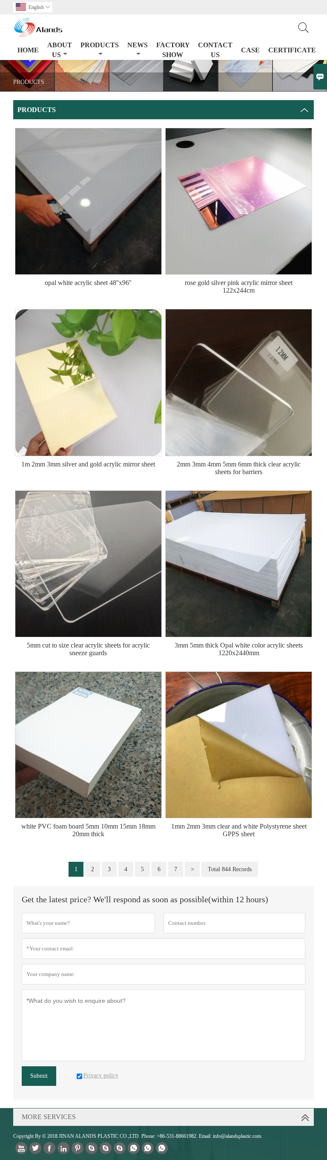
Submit (39, 1076)
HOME (28, 50)
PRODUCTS (99, 45)
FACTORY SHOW (172, 49)
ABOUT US (59, 49)
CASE (250, 50)
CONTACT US (215, 49)
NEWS (137, 45)
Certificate (292, 50)
